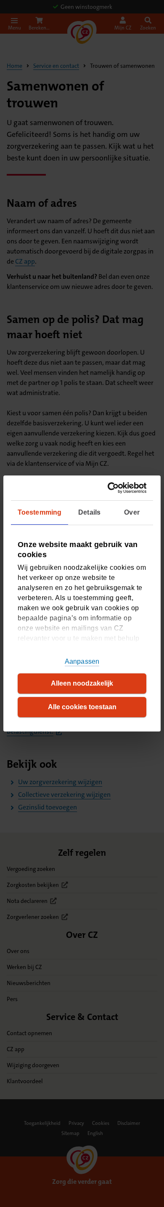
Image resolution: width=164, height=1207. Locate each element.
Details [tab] (89, 512)
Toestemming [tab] (39, 512)
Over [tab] (131, 512)
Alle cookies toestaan (82, 706)
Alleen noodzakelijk (82, 683)
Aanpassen (82, 661)
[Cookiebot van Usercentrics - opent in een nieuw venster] (112, 488)
